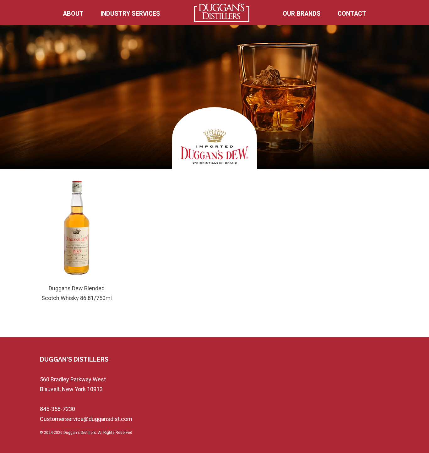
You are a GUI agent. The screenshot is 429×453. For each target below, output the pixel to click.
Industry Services (130, 13)
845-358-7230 (57, 409)
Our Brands (302, 13)
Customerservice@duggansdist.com (86, 419)
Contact (352, 13)
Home (221, 13)
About (73, 13)
